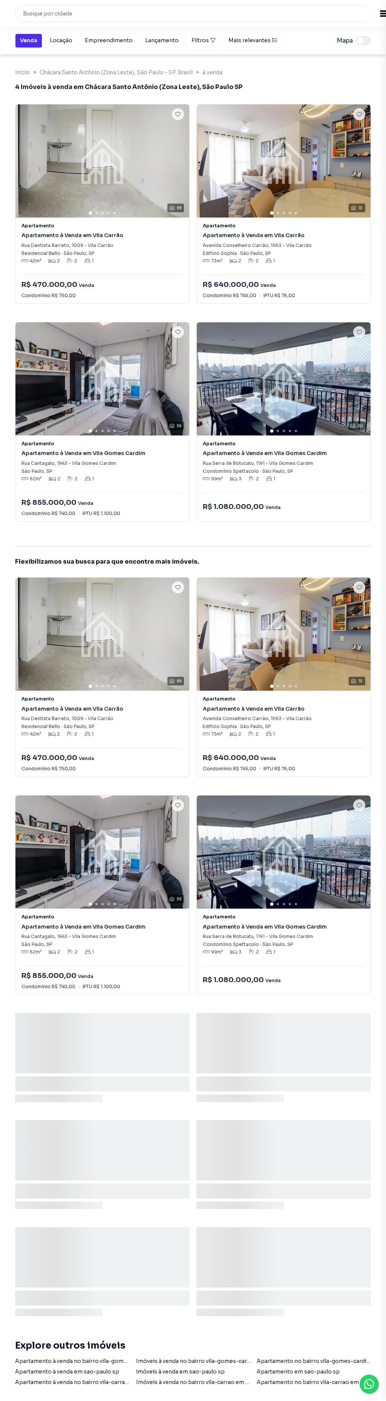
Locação (61, 40)
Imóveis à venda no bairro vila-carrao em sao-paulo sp (208, 1382)
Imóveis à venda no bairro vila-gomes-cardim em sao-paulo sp (219, 1361)
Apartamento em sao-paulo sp (298, 1371)
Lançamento (162, 40)
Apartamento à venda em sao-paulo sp (67, 1371)
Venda (28, 40)
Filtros (200, 40)
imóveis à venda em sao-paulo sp (180, 1371)
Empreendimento (109, 40)
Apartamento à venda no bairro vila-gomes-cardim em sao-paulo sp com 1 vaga (121, 1361)
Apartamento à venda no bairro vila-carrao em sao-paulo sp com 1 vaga (110, 1382)
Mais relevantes (249, 40)
